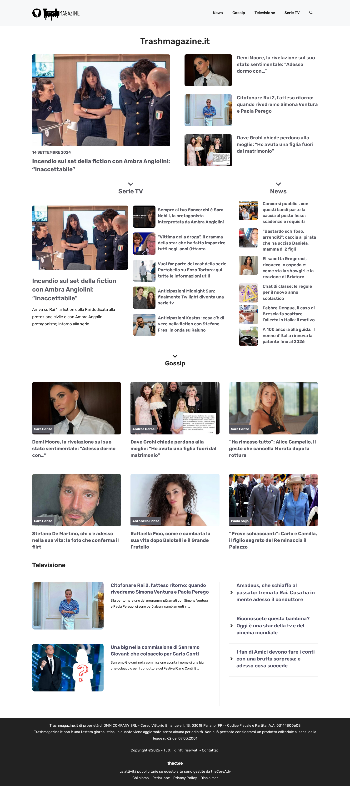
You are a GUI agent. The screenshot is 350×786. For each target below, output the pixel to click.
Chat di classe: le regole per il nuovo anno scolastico (287, 292)
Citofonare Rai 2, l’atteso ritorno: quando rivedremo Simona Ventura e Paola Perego (277, 104)
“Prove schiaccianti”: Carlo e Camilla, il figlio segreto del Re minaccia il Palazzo (273, 540)
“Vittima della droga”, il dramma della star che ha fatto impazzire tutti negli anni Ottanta (191, 243)
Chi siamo (140, 778)
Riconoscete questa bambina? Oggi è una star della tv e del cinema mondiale (273, 625)
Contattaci (211, 750)
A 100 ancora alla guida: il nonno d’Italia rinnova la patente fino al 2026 (289, 335)
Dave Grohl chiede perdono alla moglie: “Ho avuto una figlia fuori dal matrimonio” (275, 144)
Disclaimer (209, 778)
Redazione (161, 778)
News (218, 12)
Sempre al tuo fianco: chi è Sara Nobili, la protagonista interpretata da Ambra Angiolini (191, 215)
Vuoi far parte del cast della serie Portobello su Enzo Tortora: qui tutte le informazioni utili (192, 269)
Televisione (265, 12)
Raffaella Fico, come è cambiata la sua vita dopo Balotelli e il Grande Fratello (170, 540)
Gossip (238, 12)
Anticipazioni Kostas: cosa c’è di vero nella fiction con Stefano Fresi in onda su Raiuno (191, 324)
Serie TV (292, 12)
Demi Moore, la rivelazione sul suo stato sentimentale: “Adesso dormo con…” (276, 64)
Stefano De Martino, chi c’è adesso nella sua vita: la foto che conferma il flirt (75, 540)
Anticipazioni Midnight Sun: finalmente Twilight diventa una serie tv (191, 297)
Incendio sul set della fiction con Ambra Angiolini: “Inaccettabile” (74, 289)
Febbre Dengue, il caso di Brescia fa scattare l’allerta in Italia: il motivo (289, 313)
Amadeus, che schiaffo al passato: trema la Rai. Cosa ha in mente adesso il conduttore (275, 592)
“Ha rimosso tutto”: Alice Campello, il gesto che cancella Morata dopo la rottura (272, 448)
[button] (311, 13)
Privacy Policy (185, 778)
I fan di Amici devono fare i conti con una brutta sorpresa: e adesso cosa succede (275, 659)
